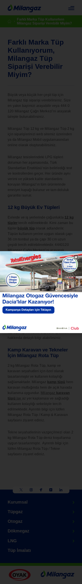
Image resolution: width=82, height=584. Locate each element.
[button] (76, 257)
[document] (41, 292)
